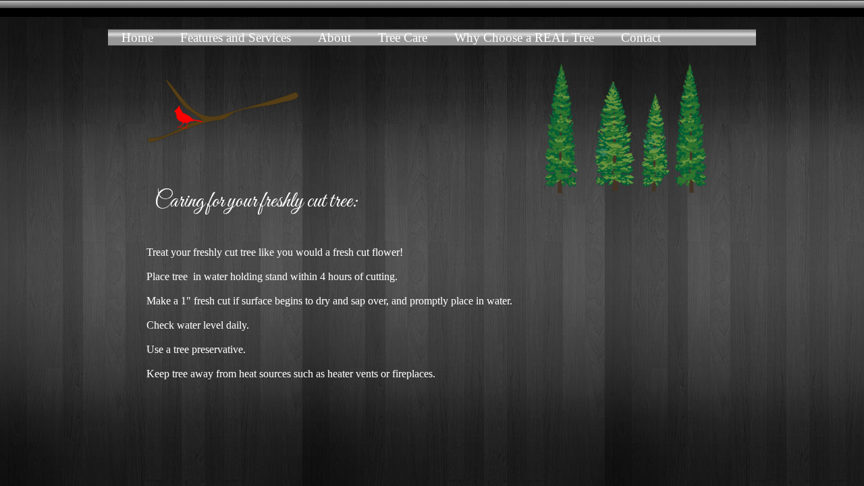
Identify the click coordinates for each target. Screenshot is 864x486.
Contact (641, 37)
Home (137, 37)
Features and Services (235, 37)
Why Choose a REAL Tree (524, 37)
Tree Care (402, 37)
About (334, 37)
